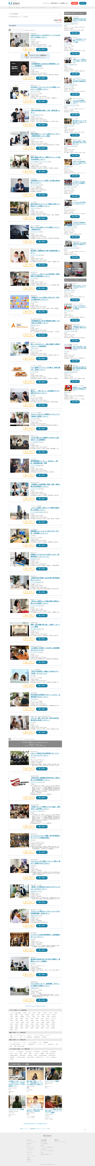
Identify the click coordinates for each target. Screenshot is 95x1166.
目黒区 (11, 1014)
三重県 (11, 1026)
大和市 (27, 1018)
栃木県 (48, 1022)
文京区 (21, 1014)
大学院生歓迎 (53, 1051)
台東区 (33, 1014)
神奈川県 (54, 1016)
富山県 (27, 1024)
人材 (40, 1042)
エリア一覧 (29, 1150)
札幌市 (22, 1022)
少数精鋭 (42, 1053)
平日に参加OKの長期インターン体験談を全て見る (35, 1123)
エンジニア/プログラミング (19, 1035)
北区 (38, 1016)
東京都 (25, 1012)
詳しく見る (42, 49)
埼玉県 (47, 1018)
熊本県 (42, 1027)
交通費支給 (12, 1057)
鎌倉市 (21, 1018)
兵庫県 (42, 1020)
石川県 (32, 1024)
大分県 (47, 1027)
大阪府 (11, 1020)
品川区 (55, 1012)
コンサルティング (16, 1042)
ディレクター (48, 1035)
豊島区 (16, 1014)
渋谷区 (34, 1012)
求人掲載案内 (43, 1141)
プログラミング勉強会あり (51, 1057)
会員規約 (28, 1157)
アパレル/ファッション (41, 1044)
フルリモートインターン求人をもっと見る (35, 1005)
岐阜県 (37, 1024)
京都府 (32, 1020)
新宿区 (39, 1012)
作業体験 (44, 1037)
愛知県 (47, 1024)
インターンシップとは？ (31, 1141)
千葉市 (42, 1018)
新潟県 (16, 1024)
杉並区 (48, 1014)
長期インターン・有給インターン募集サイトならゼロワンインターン (23, 7)
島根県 (33, 1026)
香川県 (53, 1026)
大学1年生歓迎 (20, 1051)
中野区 (43, 1016)
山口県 (48, 1026)
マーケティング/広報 (39, 1035)
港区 (29, 1012)
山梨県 (53, 1022)
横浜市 (11, 1018)
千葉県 (32, 1018)
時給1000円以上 (52, 1055)
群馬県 (43, 1022)
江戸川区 (54, 1014)
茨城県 (52, 1020)
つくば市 (12, 1022)
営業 (11, 1035)
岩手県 (27, 1022)
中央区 (50, 1012)
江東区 (48, 1016)
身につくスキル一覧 (31, 1147)
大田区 (11, 1016)
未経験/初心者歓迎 (14, 1055)
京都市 (37, 1020)
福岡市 (27, 1027)
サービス (24, 1042)
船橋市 (37, 1018)
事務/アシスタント (14, 1037)
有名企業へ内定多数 (21, 1057)
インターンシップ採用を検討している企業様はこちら (55, 3)
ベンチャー (12, 1051)
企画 (21, 1037)
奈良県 (21, 1026)
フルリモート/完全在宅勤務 (15, 1012)
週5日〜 (30, 1053)
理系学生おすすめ (39, 1057)
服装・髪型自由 (31, 1057)
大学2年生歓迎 (28, 1051)
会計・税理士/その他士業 (15, 1044)
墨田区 (16, 1016)
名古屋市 (53, 1024)
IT (10, 1042)
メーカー (24, 1044)
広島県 (43, 1026)
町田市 (43, 1014)
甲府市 (11, 1024)
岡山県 (38, 1026)
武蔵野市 (22, 1016)
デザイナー (30, 1035)
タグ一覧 (28, 1145)
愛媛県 (11, 1027)
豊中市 (21, 1020)
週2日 (16, 1053)
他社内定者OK (23, 1055)
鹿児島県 (53, 1027)
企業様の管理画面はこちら (46, 1154)
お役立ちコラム (30, 1152)
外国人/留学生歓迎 (43, 1055)
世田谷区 (27, 1014)
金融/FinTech (51, 1044)
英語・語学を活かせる (50, 1053)
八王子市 (28, 1016)
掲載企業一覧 (29, 1143)
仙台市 (38, 1022)
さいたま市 (53, 1018)
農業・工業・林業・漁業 (19, 1046)
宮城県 (33, 1022)
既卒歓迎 (30, 1055)
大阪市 (16, 1020)
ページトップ (84, 1130)
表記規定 (42, 1145)
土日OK (36, 1053)
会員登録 (74, 3)
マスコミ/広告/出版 (33, 1042)
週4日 (25, 1053)
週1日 (11, 1053)
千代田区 (45, 1012)
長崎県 (37, 1027)
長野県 (21, 1024)
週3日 (21, 1053)
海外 (16, 1029)
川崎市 (16, 1018)
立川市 (38, 1014)
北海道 (17, 1022)
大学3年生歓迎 (37, 1051)
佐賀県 (32, 1027)
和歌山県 (27, 1026)
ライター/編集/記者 (28, 1037)
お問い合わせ (29, 1161)
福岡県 (21, 1027)
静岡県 (42, 1024)
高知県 (16, 1027)
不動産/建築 (45, 1042)
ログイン (82, 3)
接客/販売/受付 (37, 1037)
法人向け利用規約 (44, 1143)
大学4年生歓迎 (45, 1051)
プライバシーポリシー (31, 1156)
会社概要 (28, 1159)
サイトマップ (29, 1154)
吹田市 (27, 1020)
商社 (57, 1044)
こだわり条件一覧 (30, 1148)
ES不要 (11, 1059)
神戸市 (47, 1020)
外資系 (35, 1055)
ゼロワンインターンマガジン (60, 1141)
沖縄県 (11, 1029)
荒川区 (33, 1016)
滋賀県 (16, 1026)
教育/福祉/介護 (31, 1044)
